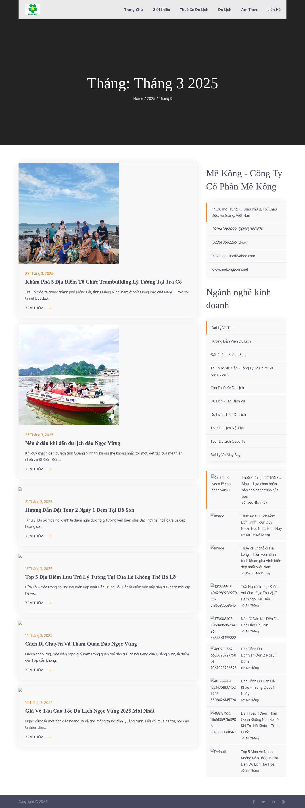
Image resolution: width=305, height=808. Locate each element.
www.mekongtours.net (229, 269)
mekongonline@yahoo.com (233, 256)
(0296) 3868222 (224, 229)
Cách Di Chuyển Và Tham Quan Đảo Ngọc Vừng (81, 644)
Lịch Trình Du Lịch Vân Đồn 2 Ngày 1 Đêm (258, 655)
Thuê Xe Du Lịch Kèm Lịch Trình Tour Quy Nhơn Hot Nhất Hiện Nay (261, 522)
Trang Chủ (133, 9)
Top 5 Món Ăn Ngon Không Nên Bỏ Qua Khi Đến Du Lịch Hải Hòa (259, 757)
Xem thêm (34, 308)
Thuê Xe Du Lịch (194, 9)
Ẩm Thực (249, 9)
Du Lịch (224, 9)
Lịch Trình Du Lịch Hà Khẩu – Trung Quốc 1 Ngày (258, 687)
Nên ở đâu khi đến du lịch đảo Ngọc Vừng (72, 443)
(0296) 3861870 (251, 229)
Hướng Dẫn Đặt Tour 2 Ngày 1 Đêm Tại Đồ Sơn (79, 510)
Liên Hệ (274, 9)
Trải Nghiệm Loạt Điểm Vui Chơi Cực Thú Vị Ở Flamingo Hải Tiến (259, 592)
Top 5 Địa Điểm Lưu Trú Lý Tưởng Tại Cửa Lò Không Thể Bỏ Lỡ (100, 577)
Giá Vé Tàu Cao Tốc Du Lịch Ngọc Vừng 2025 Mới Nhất (90, 711)
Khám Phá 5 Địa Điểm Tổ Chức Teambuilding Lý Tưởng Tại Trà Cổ (103, 282)
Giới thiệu (161, 9)
